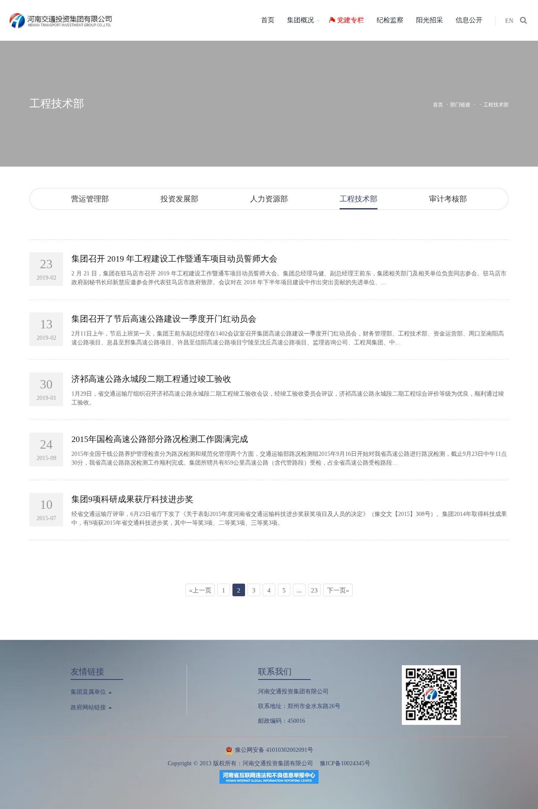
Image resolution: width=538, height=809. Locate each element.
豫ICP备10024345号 (345, 763)
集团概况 (300, 20)
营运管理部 (90, 199)
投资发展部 (179, 199)
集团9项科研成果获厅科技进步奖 (132, 499)
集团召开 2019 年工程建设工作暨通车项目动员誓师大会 (174, 258)
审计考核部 (448, 199)
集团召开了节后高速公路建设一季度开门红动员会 (163, 318)
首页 (267, 20)
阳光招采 (429, 20)
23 (314, 590)
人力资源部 (269, 199)
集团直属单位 (89, 692)
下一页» (338, 590)
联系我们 (275, 671)
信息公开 (469, 20)
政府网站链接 (89, 707)
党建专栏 (350, 20)
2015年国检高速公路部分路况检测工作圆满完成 (159, 439)
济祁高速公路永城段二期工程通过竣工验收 (151, 378)
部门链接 (460, 105)
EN (509, 21)
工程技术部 (56, 104)
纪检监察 (390, 20)
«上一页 (200, 590)
